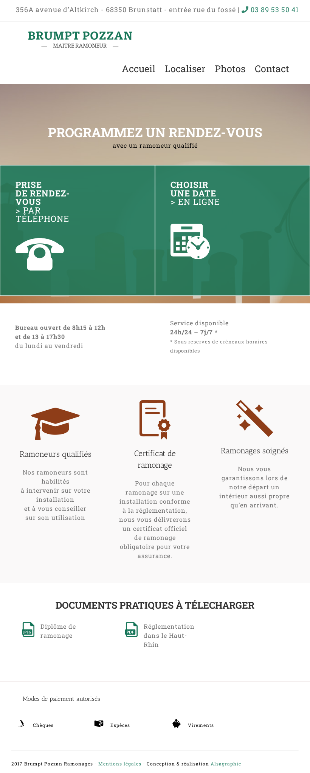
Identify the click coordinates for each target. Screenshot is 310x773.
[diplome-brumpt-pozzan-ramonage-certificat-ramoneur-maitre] (28, 625)
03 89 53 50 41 (275, 9)
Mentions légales (119, 764)
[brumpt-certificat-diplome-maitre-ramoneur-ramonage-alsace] (131, 625)
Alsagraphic (226, 764)
